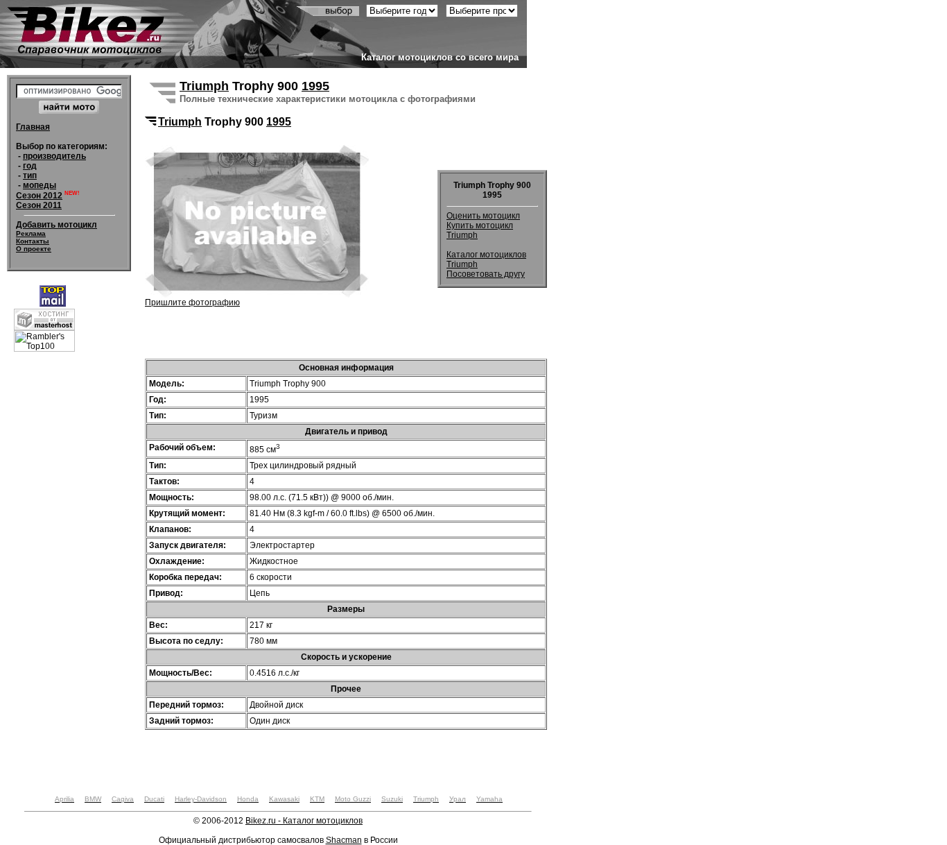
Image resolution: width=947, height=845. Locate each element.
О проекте (33, 249)
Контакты (32, 241)
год (30, 166)
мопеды (39, 185)
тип (30, 175)
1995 (315, 86)
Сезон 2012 (39, 195)
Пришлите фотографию (192, 302)
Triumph (204, 86)
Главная (33, 127)
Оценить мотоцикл (483, 216)
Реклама (31, 233)
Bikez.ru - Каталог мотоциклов (304, 821)
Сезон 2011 (39, 205)
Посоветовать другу (485, 274)
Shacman (344, 840)
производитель (54, 156)
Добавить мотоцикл (56, 225)
